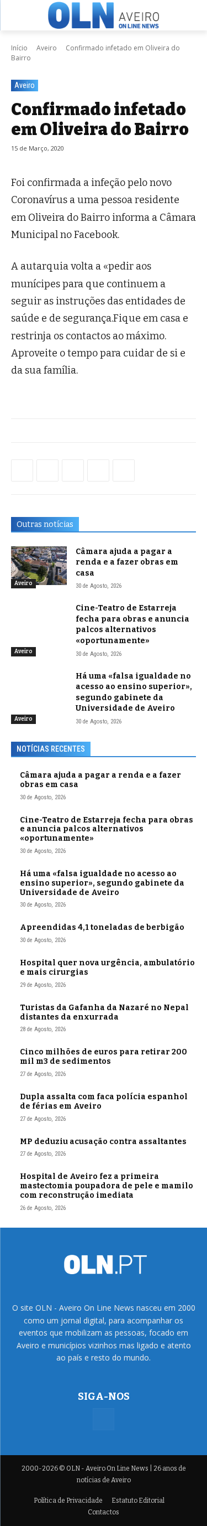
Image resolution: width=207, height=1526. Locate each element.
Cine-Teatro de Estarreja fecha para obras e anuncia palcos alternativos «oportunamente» (106, 829)
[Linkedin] (98, 470)
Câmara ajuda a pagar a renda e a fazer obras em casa (127, 562)
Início (19, 48)
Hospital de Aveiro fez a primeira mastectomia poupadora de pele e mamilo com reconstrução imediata (106, 1186)
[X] (73, 470)
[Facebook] (22, 470)
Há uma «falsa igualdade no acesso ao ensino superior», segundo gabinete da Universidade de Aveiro (134, 692)
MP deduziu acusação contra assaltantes (103, 1141)
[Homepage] (103, 15)
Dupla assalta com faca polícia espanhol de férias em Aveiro (104, 1101)
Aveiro (46, 48)
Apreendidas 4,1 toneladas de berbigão (102, 927)
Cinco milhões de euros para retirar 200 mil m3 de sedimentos (103, 1056)
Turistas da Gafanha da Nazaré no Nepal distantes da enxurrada (104, 1012)
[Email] (124, 470)
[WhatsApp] (47, 470)
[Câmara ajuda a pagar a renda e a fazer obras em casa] (39, 565)
